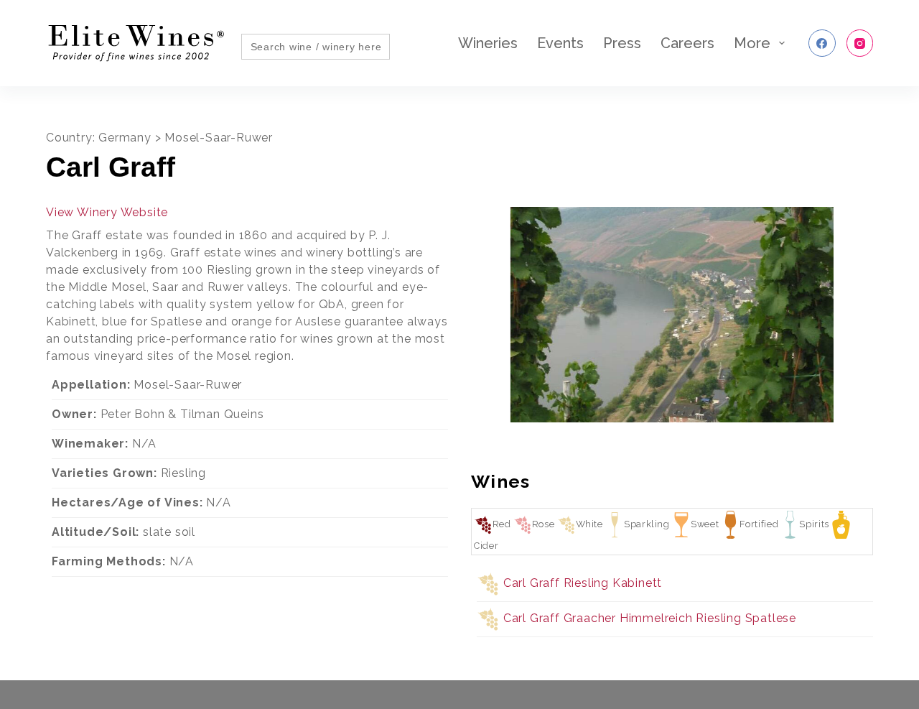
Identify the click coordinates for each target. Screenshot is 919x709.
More (752, 43)
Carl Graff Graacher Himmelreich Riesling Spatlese (649, 618)
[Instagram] (860, 43)
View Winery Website (107, 212)
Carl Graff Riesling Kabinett (582, 583)
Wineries (488, 43)
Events (560, 43)
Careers (687, 43)
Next (891, 320)
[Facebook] (822, 43)
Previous (452, 320)
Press (622, 43)
